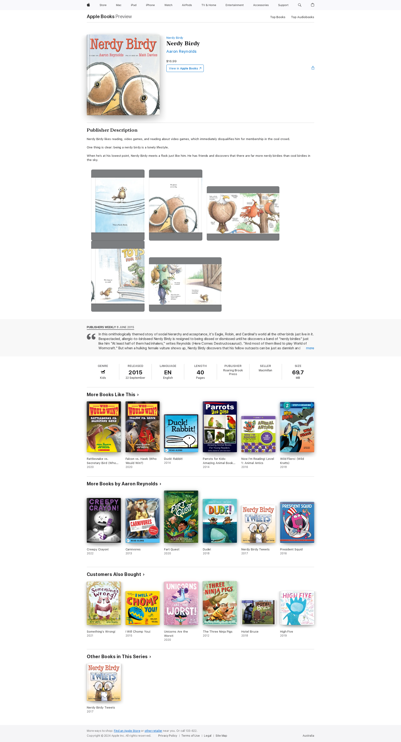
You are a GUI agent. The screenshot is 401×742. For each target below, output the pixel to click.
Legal (207, 735)
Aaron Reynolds (181, 51)
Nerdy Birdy (174, 37)
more (310, 348)
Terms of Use (190, 735)
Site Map (221, 735)
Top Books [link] (277, 17)
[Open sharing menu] (313, 68)
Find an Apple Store (127, 730)
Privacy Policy (167, 735)
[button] (299, 5)
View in (183, 68)
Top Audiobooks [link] (302, 17)
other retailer (153, 730)
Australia (308, 735)
